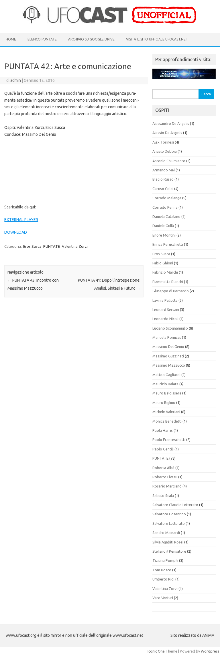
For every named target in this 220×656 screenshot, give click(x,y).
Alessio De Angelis (167, 133)
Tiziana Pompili (165, 560)
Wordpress (210, 651)
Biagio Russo (163, 179)
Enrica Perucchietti (167, 244)
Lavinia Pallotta (165, 300)
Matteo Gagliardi (166, 375)
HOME (11, 39)
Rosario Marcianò (167, 486)
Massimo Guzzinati (168, 356)
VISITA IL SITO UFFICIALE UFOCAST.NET (157, 39)
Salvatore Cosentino (169, 514)
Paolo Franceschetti (168, 440)
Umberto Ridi (163, 579)
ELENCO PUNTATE (42, 39)
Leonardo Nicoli (165, 319)
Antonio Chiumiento (168, 161)
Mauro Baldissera (166, 393)
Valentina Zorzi (75, 246)
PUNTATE (51, 246)
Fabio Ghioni (162, 263)
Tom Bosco (161, 570)
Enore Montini (164, 235)
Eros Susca (32, 246)
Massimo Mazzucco (168, 365)
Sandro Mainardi (166, 533)
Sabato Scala (163, 496)
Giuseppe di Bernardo (170, 291)
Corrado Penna (165, 207)
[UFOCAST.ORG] (110, 23)
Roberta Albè (163, 468)
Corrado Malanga (166, 198)
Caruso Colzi (162, 189)
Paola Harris (162, 430)
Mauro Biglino (163, 402)
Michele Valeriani (166, 412)
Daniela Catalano (166, 216)
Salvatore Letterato (168, 523)
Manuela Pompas (166, 337)
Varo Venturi (162, 598)
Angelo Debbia (164, 151)
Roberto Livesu (164, 477)
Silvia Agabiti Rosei (167, 542)
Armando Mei (163, 170)
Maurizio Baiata (165, 384)
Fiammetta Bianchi (167, 282)
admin (15, 80)
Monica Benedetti (167, 421)
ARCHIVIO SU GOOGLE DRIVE (91, 39)
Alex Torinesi (163, 142)
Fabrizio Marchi (165, 272)
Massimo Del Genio (168, 347)
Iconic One (156, 651)
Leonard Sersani (165, 309)
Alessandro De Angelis (170, 123)
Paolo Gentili (163, 449)
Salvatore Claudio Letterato (175, 505)
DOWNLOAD (15, 232)
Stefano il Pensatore (169, 551)
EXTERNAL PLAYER (21, 219)
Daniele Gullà (163, 226)
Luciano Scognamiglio (170, 328)
